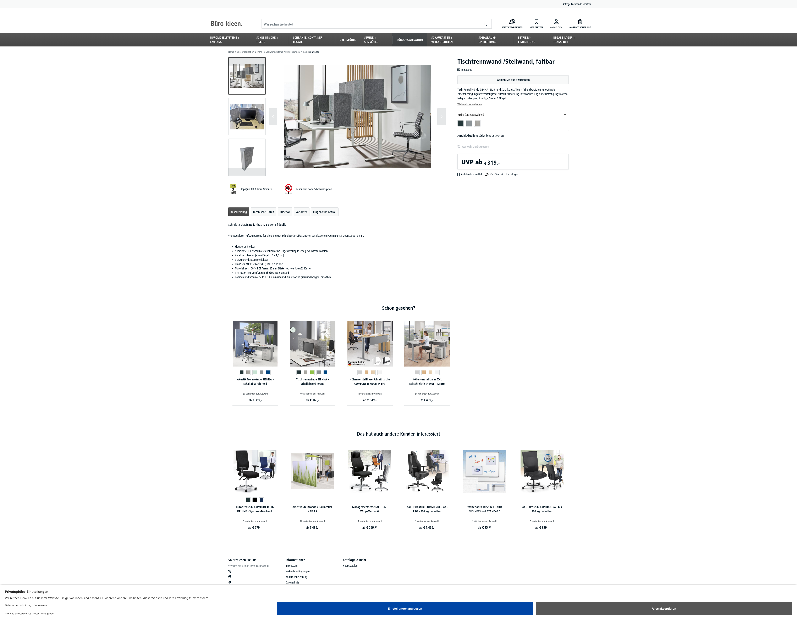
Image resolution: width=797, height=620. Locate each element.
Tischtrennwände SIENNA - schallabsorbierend (312, 382)
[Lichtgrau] (359, 372)
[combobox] (370, 24)
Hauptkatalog (350, 565)
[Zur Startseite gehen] (226, 23)
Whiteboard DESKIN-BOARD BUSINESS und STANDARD (484, 509)
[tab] (238, 211)
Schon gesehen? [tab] (398, 308)
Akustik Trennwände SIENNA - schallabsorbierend (255, 382)
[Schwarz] (254, 499)
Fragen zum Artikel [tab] (324, 212)
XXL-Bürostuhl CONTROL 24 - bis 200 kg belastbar (542, 509)
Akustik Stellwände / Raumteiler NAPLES (312, 509)
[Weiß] (379, 372)
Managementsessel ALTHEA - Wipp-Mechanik (369, 509)
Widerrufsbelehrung (296, 576)
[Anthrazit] (241, 372)
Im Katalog (466, 70)
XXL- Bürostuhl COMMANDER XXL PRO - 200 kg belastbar (427, 509)
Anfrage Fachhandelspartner (576, 4)
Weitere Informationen (469, 104)
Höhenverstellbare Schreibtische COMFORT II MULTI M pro (370, 382)
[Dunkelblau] (261, 499)
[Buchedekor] (366, 372)
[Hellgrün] (254, 372)
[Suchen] (485, 24)
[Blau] (268, 372)
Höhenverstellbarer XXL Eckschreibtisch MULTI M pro (427, 382)
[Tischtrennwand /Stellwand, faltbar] (357, 116)
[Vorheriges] (273, 116)
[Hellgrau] (248, 372)
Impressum (291, 565)
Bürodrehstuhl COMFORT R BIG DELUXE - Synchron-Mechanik (255, 509)
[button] (247, 76)
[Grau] (261, 372)
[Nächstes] (441, 116)
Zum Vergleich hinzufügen (504, 174)
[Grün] (312, 372)
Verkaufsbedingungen (298, 571)
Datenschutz (292, 582)
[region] (337, 116)
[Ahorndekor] (373, 372)
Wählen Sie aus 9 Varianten (513, 80)
